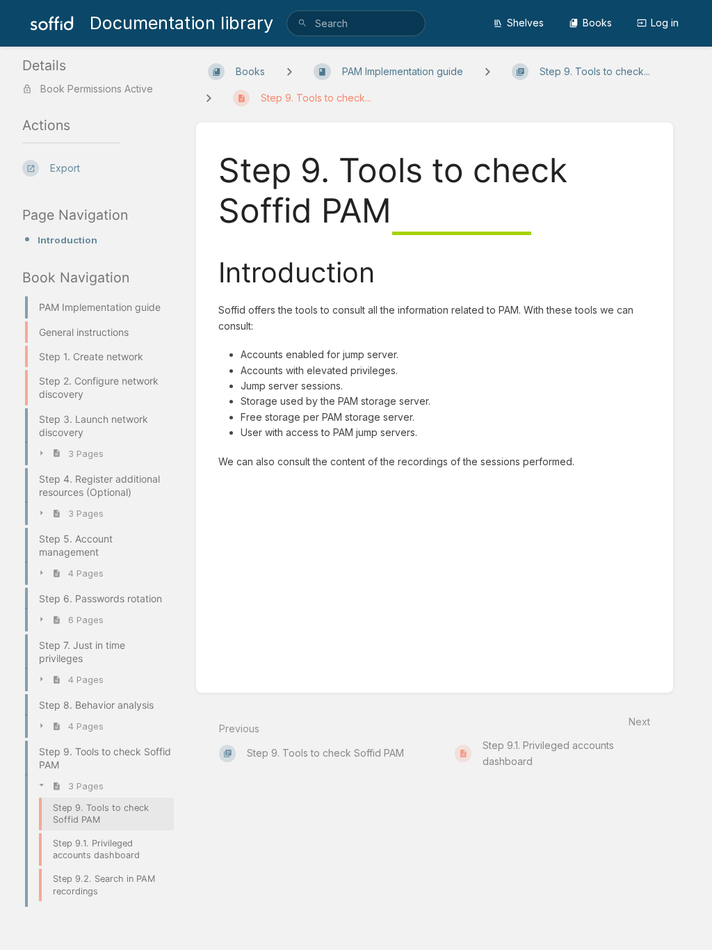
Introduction (67, 239)
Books (597, 23)
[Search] (302, 23)
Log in (665, 23)
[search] (356, 23)
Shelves (525, 23)
